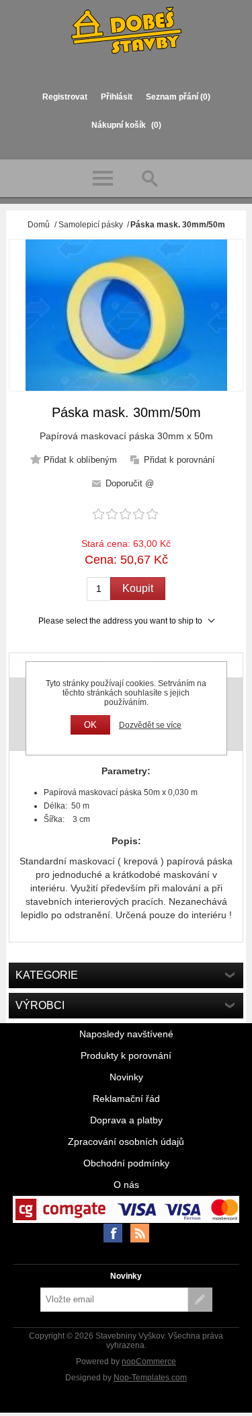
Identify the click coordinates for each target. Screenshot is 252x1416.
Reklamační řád (126, 1098)
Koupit (137, 588)
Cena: (101, 559)
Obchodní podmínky (126, 1163)
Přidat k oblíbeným (80, 460)
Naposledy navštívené (126, 1034)
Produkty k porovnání (126, 1055)
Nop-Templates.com (150, 1377)
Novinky (126, 1077)
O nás (126, 1184)
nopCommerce (149, 1361)
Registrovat (64, 97)
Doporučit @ (130, 483)
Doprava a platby (126, 1120)
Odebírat (200, 1300)
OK (90, 725)
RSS (140, 1233)
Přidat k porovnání (179, 460)
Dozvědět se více (150, 725)
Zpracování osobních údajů (126, 1141)
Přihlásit (116, 97)
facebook (113, 1233)
